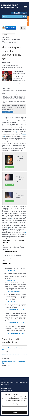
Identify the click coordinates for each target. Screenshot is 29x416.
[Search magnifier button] (26, 16)
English (5, 34)
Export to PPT (9, 167)
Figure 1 (17, 131)
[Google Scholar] (11, 270)
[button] (25, 7)
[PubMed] (14, 309)
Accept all (14, 412)
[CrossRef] (9, 291)
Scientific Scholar (10, 382)
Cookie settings (14, 404)
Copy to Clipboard (7, 112)
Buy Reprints (11, 27)
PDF (24, 28)
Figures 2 (23, 134)
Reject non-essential (14, 408)
